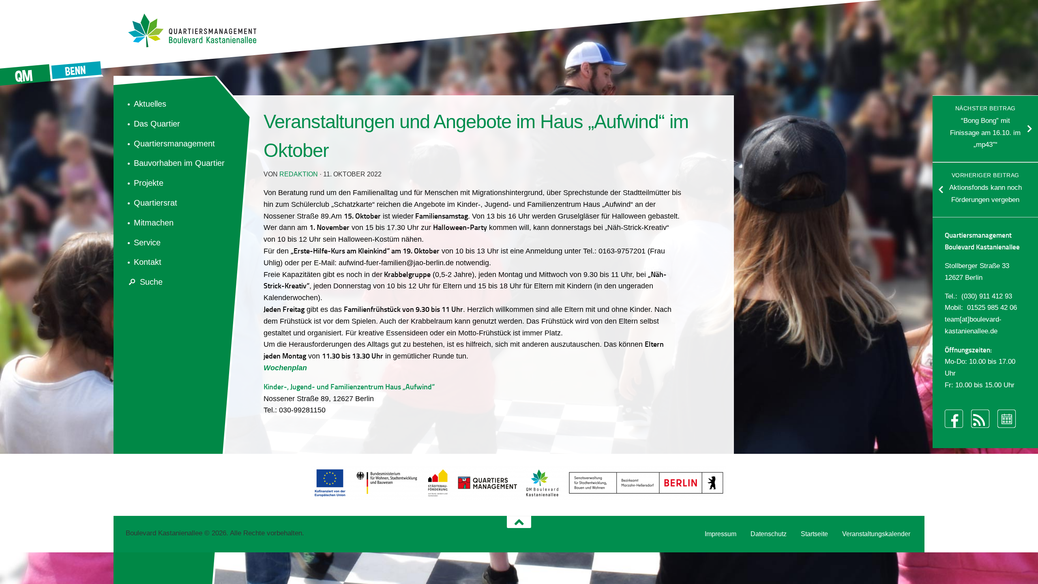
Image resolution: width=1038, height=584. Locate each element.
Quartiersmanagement (174, 143)
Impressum (720, 533)
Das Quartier (157, 123)
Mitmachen (154, 222)
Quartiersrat (155, 202)
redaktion (298, 174)
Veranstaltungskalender (876, 533)
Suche (151, 281)
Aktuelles (150, 103)
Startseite (814, 533)
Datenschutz (769, 533)
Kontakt (147, 262)
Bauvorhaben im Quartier (179, 163)
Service (147, 242)
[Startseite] (197, 30)
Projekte (148, 182)
